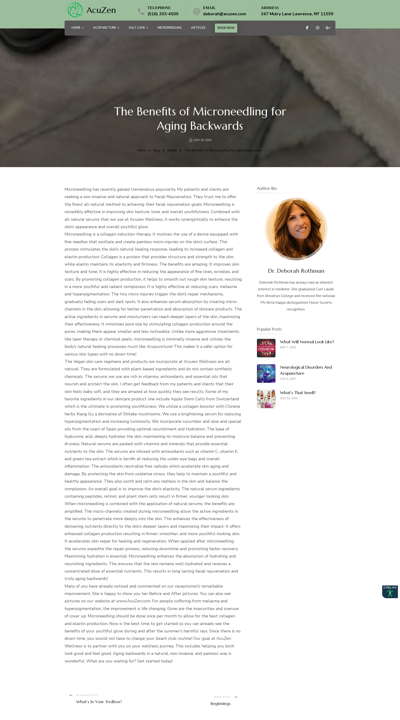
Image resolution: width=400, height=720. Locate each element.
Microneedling (170, 28)
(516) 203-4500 (162, 14)
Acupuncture (104, 28)
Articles (198, 28)
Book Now (226, 28)
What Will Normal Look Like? (307, 341)
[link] (75, 10)
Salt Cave (137, 28)
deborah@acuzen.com (224, 14)
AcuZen (101, 10)
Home (76, 28)
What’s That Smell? (298, 392)
